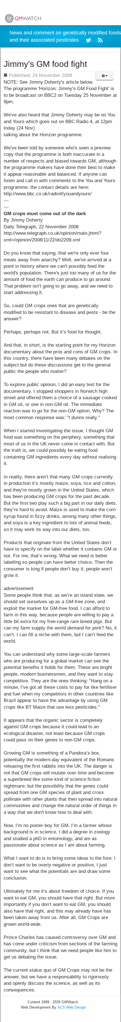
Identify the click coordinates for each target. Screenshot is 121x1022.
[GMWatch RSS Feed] (99, 40)
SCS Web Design (71, 1007)
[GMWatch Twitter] (89, 40)
